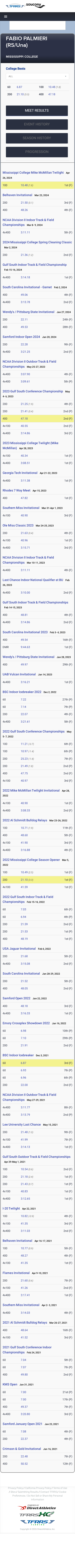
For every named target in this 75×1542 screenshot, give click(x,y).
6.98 (23, 1030)
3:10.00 (25, 592)
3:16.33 (25, 1013)
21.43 (24, 1184)
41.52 (24, 1337)
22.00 (24, 1085)
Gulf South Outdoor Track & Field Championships (36, 1157)
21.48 (24, 1132)
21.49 (24, 766)
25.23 (24, 758)
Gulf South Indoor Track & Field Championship (35, 264)
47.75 (24, 773)
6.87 (19, 87)
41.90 (24, 842)
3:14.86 (25, 433)
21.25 (24, 404)
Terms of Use (60, 1488)
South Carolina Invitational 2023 (25, 632)
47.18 (51, 94)
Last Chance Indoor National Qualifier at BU (33, 580)
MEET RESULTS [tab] (37, 110)
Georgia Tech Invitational (20, 473)
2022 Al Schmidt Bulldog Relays (25, 820)
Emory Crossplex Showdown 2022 (26, 1023)
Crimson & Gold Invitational (22, 1449)
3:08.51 (25, 463)
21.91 (24, 1045)
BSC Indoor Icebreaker (18, 1055)
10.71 (24, 828)
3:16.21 (25, 682)
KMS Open (10, 1384)
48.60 (24, 835)
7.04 (23, 1360)
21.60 (24, 1280)
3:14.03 (25, 1312)
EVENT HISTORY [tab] (37, 124)
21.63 (24, 533)
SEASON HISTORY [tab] (37, 138)
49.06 (24, 294)
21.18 (24, 1176)
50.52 (24, 1463)
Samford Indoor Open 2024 (21, 337)
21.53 (24, 931)
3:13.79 (25, 1114)
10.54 (24, 1169)
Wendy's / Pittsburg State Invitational (28, 312)
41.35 (24, 1223)
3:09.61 (25, 381)
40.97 (24, 780)
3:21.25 (25, 351)
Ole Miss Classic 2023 (18, 525)
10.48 (51, 87)
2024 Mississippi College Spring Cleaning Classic (37, 242)
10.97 (24, 751)
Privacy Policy (15, 1488)
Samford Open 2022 (16, 998)
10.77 (24, 1248)
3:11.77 (25, 1107)
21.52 (24, 981)
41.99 (24, 1139)
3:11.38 (25, 480)
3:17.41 (25, 1295)
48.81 (24, 615)
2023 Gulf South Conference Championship (33, 391)
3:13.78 (25, 302)
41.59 (24, 887)
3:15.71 (25, 547)
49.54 (24, 639)
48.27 (24, 1255)
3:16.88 (25, 850)
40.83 (24, 1191)
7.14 (23, 706)
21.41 (24, 411)
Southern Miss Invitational (21, 508)
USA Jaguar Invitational (19, 948)
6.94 (23, 917)
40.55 (24, 426)
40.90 (24, 515)
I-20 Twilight (11, 1208)
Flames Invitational (16, 1273)
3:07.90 (25, 374)
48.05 (24, 988)
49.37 (24, 1406)
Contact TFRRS (48, 1491)
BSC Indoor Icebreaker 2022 (22, 692)
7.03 (23, 909)
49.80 (24, 1374)
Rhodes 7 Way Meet (16, 490)
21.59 (24, 924)
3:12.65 (25, 1198)
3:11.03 (25, 1231)
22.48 (24, 1456)
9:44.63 (25, 647)
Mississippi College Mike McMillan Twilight (33, 172)
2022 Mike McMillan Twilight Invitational (31, 790)
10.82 (24, 1216)
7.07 (23, 1367)
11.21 (24, 744)
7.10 (23, 1038)
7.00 (23, 1392)
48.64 (24, 1330)
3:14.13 (25, 1147)
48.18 (24, 1006)
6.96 (23, 1077)
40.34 (24, 455)
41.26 (24, 1287)
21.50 (24, 202)
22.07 (24, 714)
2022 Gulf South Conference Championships (34, 731)
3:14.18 (25, 277)
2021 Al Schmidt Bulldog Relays (25, 1322)
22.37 (24, 1438)
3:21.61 (25, 721)
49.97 (24, 664)
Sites (13, 1491)
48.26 (24, 210)
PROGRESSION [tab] (36, 152)
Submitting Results (28, 1491)
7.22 (23, 699)
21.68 (24, 956)
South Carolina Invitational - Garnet (27, 287)
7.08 (23, 1431)
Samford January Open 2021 (22, 1424)
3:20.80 (25, 1414)
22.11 (24, 319)
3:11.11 (25, 232)
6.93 (23, 1070)
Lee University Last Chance (22, 1124)
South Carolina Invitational (22, 973)
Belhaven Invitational (17, 195)
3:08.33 (25, 810)
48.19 (24, 938)
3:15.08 (25, 963)
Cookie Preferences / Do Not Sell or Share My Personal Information (39, 1495)
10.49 (24, 872)
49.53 (24, 327)
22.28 (24, 344)
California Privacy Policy (38, 1488)
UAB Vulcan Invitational (19, 674)
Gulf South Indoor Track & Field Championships (35, 602)
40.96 (24, 540)
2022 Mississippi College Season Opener (31, 860)
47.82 (24, 498)
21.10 (20, 94)
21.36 (24, 255)
